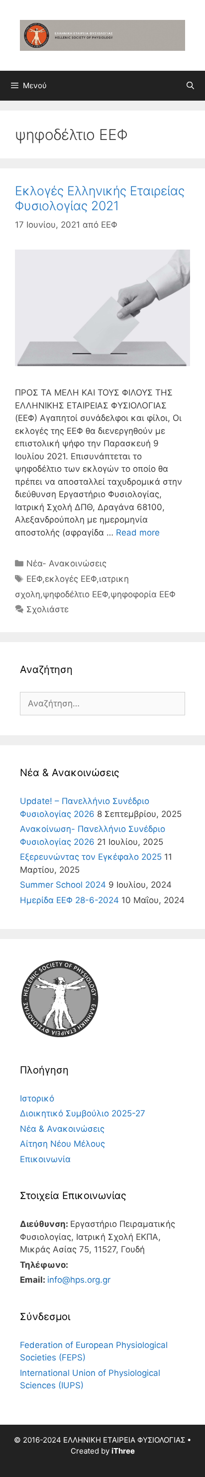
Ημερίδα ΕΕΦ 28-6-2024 (69, 900)
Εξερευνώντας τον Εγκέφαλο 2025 (91, 857)
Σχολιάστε (47, 609)
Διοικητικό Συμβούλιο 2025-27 (82, 1113)
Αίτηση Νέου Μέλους (62, 1144)
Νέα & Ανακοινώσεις (62, 1129)
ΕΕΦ (34, 579)
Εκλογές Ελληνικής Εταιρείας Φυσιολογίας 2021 (100, 198)
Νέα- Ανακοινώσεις (66, 563)
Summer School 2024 (63, 885)
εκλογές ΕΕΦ (71, 579)
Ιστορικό (37, 1098)
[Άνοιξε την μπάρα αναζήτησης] (190, 86)
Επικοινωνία (45, 1159)
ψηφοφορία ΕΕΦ (143, 594)
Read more (138, 532)
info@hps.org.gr (78, 1280)
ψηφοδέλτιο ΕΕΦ (75, 594)
